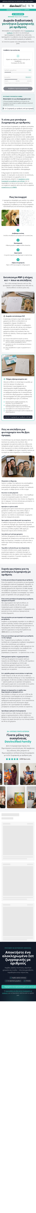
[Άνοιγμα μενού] (3, 6)
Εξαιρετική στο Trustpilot (21, 16)
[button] (18, 59)
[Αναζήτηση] (29, 6)
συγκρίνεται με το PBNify (9, 187)
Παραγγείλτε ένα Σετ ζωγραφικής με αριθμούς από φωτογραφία (18, 417)
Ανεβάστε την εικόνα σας (11, 50)
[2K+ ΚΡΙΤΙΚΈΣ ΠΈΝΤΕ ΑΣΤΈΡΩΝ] (18, 785)
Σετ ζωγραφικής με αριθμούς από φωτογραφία (19, 108)
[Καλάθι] (33, 6)
